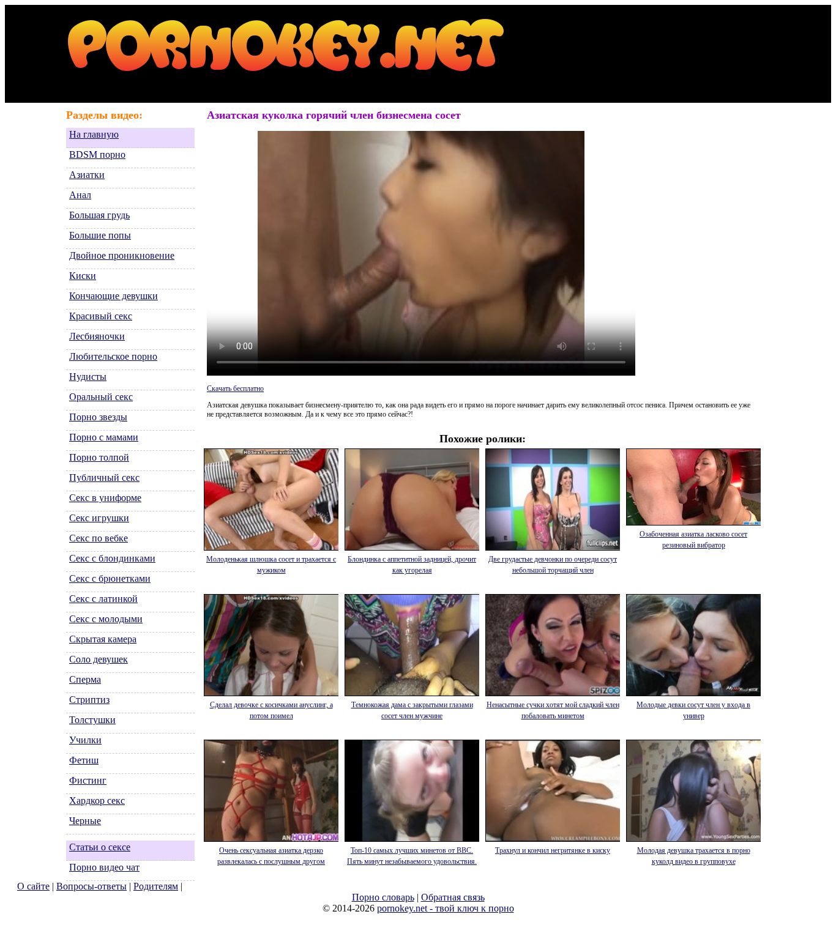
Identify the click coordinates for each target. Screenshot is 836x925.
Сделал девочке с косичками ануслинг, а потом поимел (271, 710)
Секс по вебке (98, 538)
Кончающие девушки (113, 296)
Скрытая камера (102, 639)
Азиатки (87, 174)
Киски (82, 275)
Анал (80, 195)
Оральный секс (101, 397)
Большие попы (100, 235)
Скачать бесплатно (235, 388)
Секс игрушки (99, 518)
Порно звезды (98, 417)
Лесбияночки (97, 336)
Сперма (85, 679)
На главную (94, 134)
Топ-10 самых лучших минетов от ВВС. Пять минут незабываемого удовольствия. (412, 856)
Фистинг (87, 780)
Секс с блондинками (112, 558)
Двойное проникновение (121, 255)
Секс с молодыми (106, 619)
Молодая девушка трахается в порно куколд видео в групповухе (693, 856)
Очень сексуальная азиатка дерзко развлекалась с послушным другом (271, 856)
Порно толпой (99, 457)
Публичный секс (104, 477)
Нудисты (87, 376)
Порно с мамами (103, 437)
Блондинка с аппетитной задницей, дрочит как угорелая (412, 564)
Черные (85, 820)
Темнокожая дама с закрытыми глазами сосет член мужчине (412, 710)
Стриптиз (89, 699)
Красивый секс (100, 316)
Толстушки (92, 720)
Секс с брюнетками (110, 578)
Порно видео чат (104, 867)
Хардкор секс (97, 800)
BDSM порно (97, 154)
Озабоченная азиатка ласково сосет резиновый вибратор (693, 539)
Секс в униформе (105, 497)
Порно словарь (383, 897)
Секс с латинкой (103, 598)
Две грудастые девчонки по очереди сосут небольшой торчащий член (552, 564)
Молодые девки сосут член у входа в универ (693, 710)
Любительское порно (113, 356)
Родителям (155, 886)
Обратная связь (453, 897)
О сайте (33, 886)
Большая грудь (99, 215)
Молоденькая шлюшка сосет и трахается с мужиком (271, 564)
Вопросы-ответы (91, 886)
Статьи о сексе (99, 847)
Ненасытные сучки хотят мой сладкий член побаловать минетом (553, 710)
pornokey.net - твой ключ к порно (445, 908)
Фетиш (84, 760)
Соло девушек (98, 659)
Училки (85, 740)
